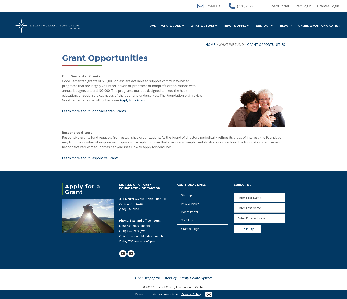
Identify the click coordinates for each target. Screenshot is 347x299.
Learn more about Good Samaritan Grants (94, 111)
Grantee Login (328, 6)
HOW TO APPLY (235, 25)
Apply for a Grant (133, 100)
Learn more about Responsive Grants (90, 158)
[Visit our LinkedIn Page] (131, 253)
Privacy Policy (190, 203)
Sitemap (186, 195)
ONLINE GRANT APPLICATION (319, 25)
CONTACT (263, 25)
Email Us (212, 6)
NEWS (284, 25)
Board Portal (279, 6)
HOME (151, 25)
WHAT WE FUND (202, 25)
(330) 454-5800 (249, 6)
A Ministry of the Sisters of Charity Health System (173, 278)
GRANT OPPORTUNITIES (266, 44)
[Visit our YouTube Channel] (123, 253)
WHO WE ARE (171, 25)
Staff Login (303, 6)
